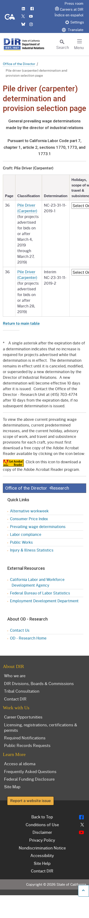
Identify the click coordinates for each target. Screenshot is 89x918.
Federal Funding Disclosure (29, 779)
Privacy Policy (42, 840)
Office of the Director (19, 63)
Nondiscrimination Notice (42, 848)
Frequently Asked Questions (30, 771)
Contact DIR (15, 699)
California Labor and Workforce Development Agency (37, 582)
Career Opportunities (23, 717)
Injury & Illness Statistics (31, 550)
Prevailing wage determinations (38, 526)
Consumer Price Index (29, 518)
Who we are (14, 675)
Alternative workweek (29, 511)
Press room (74, 3)
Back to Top (42, 817)
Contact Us (19, 630)
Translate (75, 29)
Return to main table (21, 323)
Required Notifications (25, 738)
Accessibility (42, 855)
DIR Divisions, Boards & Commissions (39, 683)
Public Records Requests (27, 745)
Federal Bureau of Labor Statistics (40, 593)
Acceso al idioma (19, 763)
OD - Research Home (28, 638)
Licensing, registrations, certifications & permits (40, 727)
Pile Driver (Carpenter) (27, 207)
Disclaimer (42, 832)
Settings (77, 22)
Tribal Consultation (21, 691)
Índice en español (69, 15)
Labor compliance (25, 534)
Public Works (21, 542)
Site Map (12, 786)
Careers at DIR (71, 9)
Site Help (42, 863)
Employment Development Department (44, 600)
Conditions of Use (42, 824)
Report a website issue (30, 800)
